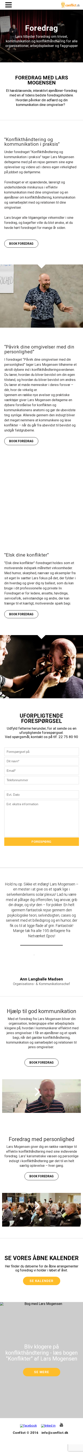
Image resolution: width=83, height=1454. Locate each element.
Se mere (41, 1372)
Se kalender (41, 1281)
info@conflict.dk (55, 1433)
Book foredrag (21, 243)
